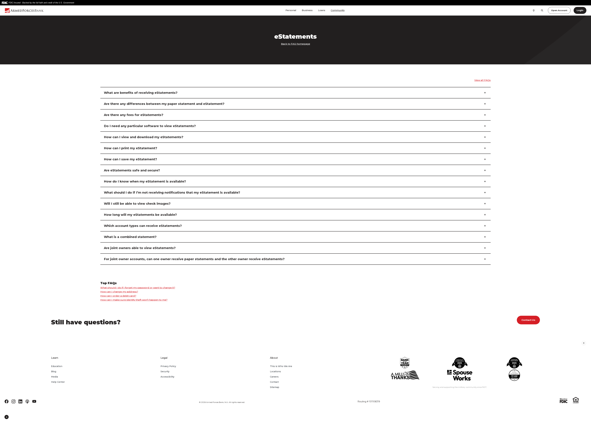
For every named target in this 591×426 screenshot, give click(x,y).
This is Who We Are (281, 366)
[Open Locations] (533, 10)
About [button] (274, 358)
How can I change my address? (119, 291)
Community (338, 10)
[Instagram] (13, 401)
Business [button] (307, 10)
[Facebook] (6, 401)
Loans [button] (321, 10)
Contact (274, 382)
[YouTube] (34, 401)
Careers (274, 376)
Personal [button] (290, 10)
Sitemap (274, 387)
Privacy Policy (168, 366)
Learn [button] (54, 358)
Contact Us (528, 319)
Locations (275, 371)
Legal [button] (164, 358)
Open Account (559, 10)
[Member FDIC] (563, 400)
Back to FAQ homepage (295, 43)
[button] (295, 92)
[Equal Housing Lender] (576, 400)
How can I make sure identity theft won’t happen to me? (133, 299)
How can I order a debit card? (118, 295)
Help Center (58, 382)
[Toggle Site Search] (542, 10)
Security (165, 371)
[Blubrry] (27, 401)
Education (56, 366)
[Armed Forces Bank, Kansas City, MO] (52, 10)
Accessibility (167, 376)
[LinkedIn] (20, 401)
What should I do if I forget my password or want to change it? (137, 287)
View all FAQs (482, 80)
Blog (53, 371)
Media (54, 376)
